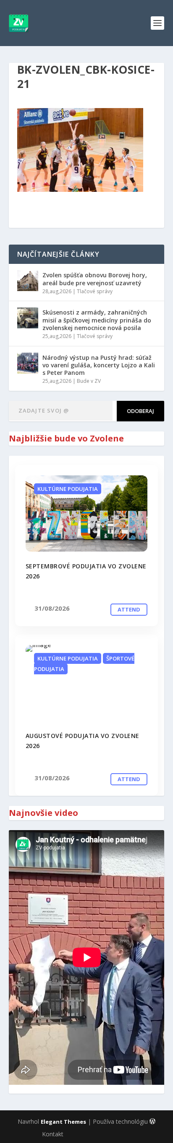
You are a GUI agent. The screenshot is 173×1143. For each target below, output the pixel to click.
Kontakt (52, 1134)
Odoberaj (140, 411)
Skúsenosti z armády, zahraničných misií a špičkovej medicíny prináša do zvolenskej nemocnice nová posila (96, 319)
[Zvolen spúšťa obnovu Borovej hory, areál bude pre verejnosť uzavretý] (27, 280)
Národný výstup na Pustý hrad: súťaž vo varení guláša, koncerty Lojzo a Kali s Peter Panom (98, 365)
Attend (129, 609)
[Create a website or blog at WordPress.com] (152, 1121)
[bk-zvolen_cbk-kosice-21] (87, 513)
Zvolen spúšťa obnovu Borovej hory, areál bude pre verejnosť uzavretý (94, 278)
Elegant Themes (63, 1121)
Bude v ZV (89, 380)
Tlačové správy (95, 291)
